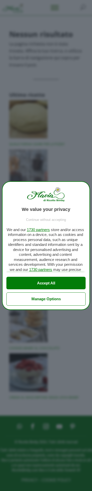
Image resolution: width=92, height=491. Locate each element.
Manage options (46, 299)
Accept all (46, 283)
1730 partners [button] (38, 229)
